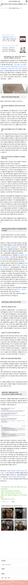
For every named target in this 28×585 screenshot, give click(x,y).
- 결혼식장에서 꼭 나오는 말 (7, 499)
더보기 (24, 506)
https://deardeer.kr (6, 34)
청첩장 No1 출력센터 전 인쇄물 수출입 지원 (9, 48)
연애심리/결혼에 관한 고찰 (14, 8)
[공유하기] (6, 502)
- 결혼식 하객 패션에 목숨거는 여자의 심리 (11, 493)
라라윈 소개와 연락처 (6, 564)
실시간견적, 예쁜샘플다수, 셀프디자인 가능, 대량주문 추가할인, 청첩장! (9, 50)
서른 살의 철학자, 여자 (14, 1)
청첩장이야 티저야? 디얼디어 (9, 37)
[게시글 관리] (8, 502)
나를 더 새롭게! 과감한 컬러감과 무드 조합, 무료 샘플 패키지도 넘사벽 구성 (9, 40)
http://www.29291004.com (8, 45)
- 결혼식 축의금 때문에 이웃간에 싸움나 (10, 491)
